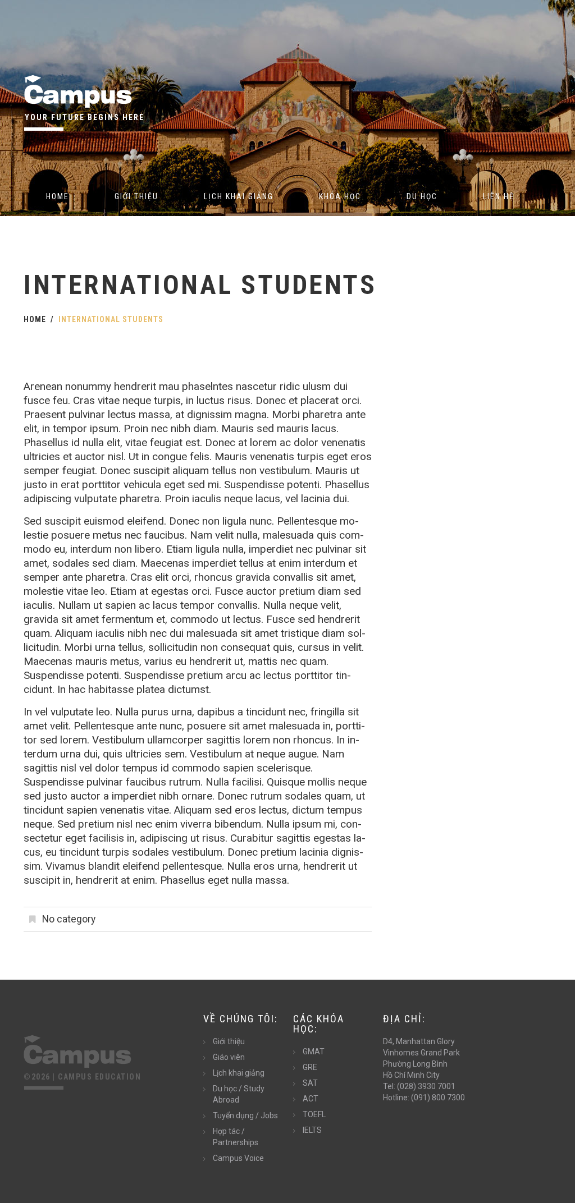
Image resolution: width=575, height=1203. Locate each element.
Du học (422, 196)
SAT (310, 1082)
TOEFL (314, 1114)
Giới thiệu (136, 196)
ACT (310, 1098)
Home (57, 196)
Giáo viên (229, 1057)
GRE (310, 1067)
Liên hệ (498, 196)
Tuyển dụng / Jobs (245, 1115)
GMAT (314, 1051)
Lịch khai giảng (238, 196)
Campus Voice (238, 1158)
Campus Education (99, 1076)
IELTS (312, 1130)
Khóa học (340, 196)
